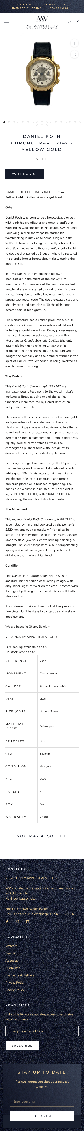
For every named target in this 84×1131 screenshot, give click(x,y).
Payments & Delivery (19, 975)
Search (10, 953)
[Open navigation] (6, 22)
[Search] (70, 22)
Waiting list (24, 173)
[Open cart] (78, 22)
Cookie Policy (14, 990)
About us (11, 961)
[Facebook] (7, 921)
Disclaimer (12, 968)
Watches (11, 946)
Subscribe (42, 1116)
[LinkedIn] (27, 921)
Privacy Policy (14, 983)
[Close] (75, 1068)
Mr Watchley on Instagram (57, 6)
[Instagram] (17, 921)
